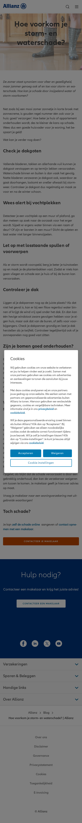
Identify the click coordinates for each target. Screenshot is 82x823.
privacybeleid (46, 409)
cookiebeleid (17, 412)
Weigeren (57, 453)
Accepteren (25, 453)
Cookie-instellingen (41, 462)
